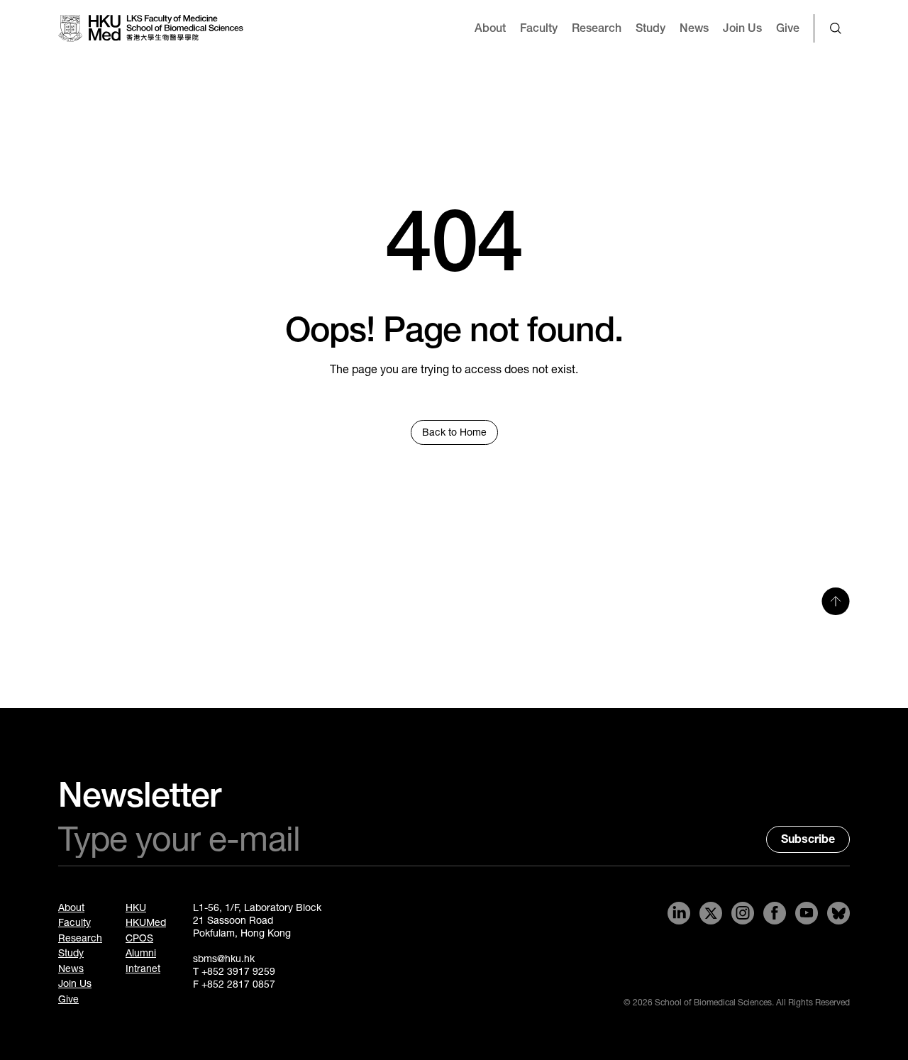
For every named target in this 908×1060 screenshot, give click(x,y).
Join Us (742, 28)
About (490, 28)
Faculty (539, 28)
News (694, 28)
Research (596, 28)
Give (787, 28)
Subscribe (808, 839)
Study (650, 28)
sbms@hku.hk (224, 959)
